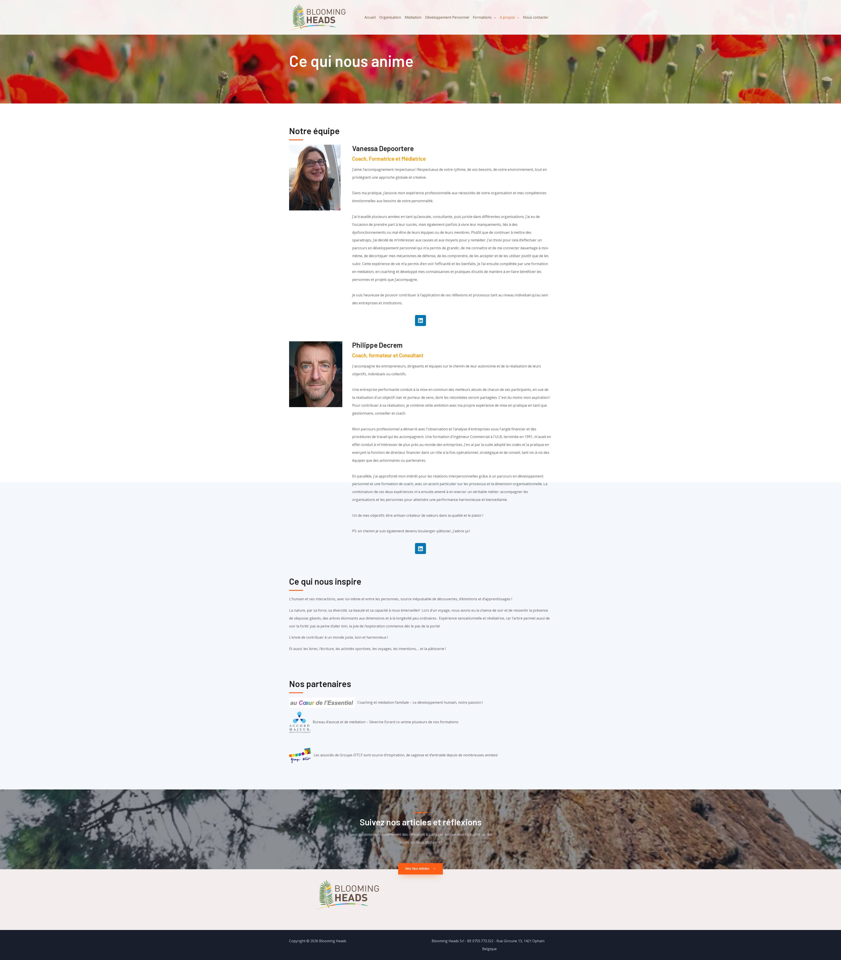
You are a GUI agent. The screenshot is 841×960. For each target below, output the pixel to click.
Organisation (390, 17)
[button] (420, 869)
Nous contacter (535, 17)
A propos (507, 17)
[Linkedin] (420, 320)
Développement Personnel (447, 17)
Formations (482, 17)
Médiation (413, 17)
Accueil (370, 17)
